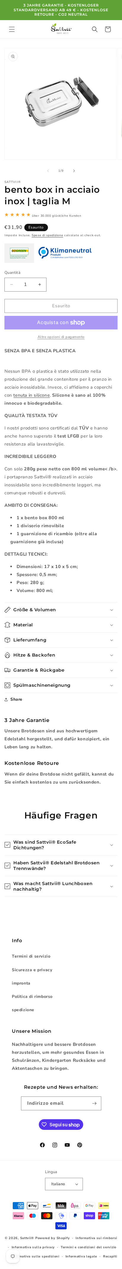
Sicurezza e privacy (32, 970)
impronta (21, 983)
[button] (11, 29)
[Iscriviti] (94, 1103)
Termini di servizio (31, 956)
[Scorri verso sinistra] (47, 170)
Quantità (12, 272)
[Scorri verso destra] (74, 170)
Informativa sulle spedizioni (35, 1256)
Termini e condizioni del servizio (88, 1247)
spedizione (23, 1010)
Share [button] (16, 699)
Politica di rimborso (32, 996)
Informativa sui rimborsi (96, 1238)
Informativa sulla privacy (33, 1247)
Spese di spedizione (47, 235)
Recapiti (110, 1256)
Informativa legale (81, 1256)
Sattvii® (27, 1238)
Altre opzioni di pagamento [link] (61, 336)
